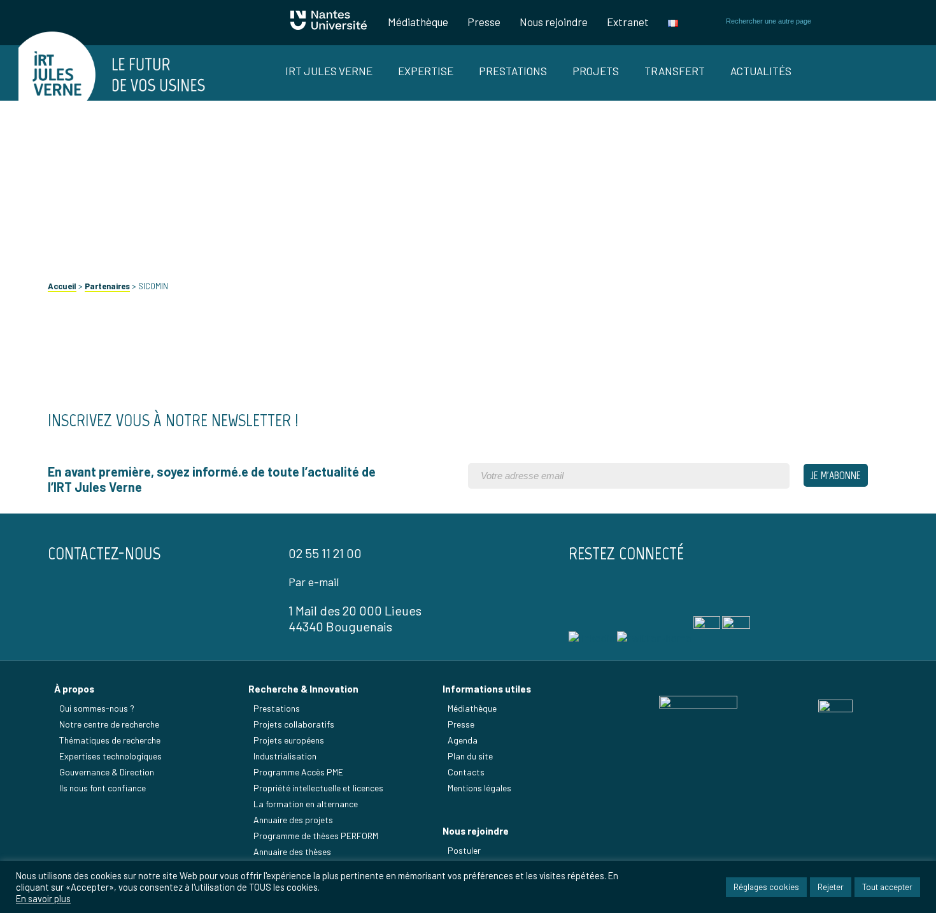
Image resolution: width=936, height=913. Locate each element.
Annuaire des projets (293, 819)
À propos (74, 688)
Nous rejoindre (554, 21)
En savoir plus (43, 898)
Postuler (464, 850)
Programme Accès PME (298, 771)
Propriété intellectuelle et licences (318, 787)
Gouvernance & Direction (106, 771)
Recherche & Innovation (303, 688)
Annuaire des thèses (292, 851)
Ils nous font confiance (102, 787)
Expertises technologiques (110, 756)
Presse (483, 21)
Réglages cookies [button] (766, 887)
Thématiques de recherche (109, 740)
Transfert (674, 70)
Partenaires (107, 286)
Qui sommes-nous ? (96, 708)
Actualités (760, 70)
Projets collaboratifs (293, 724)
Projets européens (288, 740)
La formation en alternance (305, 803)
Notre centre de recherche (109, 724)
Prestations (513, 70)
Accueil (62, 286)
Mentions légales (479, 787)
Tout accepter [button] (887, 887)
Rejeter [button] (831, 887)
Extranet (628, 21)
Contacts (466, 771)
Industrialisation (284, 756)
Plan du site (470, 756)
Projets (595, 70)
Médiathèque (418, 21)
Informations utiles (487, 688)
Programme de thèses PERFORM (315, 835)
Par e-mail (313, 582)
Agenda (463, 740)
